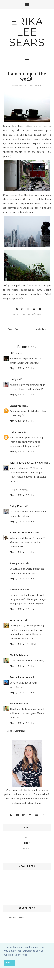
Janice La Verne (19, 677)
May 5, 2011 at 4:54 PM (22, 665)
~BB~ (13, 352)
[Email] (43, 815)
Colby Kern (16, 506)
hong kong (27, 314)
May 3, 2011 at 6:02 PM (22, 521)
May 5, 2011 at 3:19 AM (22, 608)
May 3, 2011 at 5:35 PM (22, 420)
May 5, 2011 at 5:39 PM (22, 722)
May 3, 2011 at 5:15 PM (22, 368)
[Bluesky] (30, 815)
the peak (37, 314)
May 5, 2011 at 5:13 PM (22, 692)
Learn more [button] (21, 955)
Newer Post (13, 329)
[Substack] (36, 815)
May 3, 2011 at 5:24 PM (22, 394)
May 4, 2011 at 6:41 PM (22, 578)
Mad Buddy (16, 655)
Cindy (13, 379)
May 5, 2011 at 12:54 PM (23, 643)
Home (27, 837)
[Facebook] (11, 815)
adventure (17, 314)
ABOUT (27, 849)
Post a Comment (16, 730)
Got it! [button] (9, 962)
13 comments (35, 85)
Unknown (15, 405)
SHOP (27, 843)
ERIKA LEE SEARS (27, 32)
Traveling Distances (22, 532)
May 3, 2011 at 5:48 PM (22, 451)
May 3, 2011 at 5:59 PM (22, 494)
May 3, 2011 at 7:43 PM (22, 551)
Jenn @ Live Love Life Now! (26, 462)
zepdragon (16, 620)
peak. (29, 130)
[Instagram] (23, 815)
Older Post (41, 329)
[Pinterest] (17, 815)
